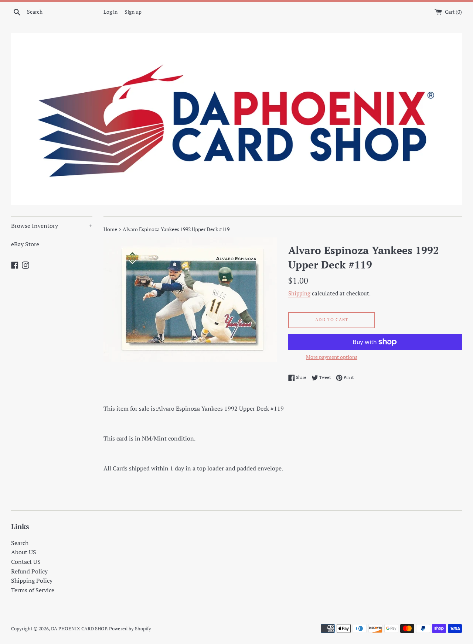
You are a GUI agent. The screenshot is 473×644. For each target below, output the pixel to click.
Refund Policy (29, 571)
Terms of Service (32, 590)
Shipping (299, 293)
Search (19, 543)
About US (23, 552)
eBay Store (25, 244)
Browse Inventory (51, 226)
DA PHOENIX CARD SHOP (79, 629)
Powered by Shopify (130, 629)
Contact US (26, 562)
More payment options (331, 356)
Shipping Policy (31, 580)
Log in (110, 11)
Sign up (133, 11)
